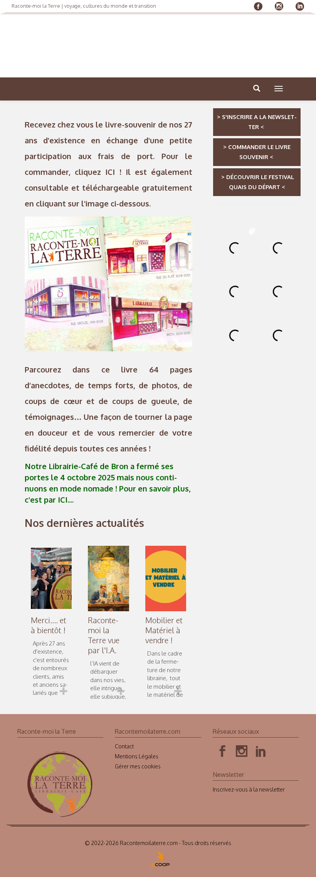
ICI (110, 172)
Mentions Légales (136, 756)
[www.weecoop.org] (158, 857)
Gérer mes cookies (138, 766)
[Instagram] (241, 751)
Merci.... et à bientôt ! (48, 625)
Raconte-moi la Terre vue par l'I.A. (103, 635)
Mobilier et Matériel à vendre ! (164, 630)
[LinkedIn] (261, 751)
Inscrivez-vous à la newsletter (249, 789)
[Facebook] (222, 751)
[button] (278, 89)
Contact (124, 746)
